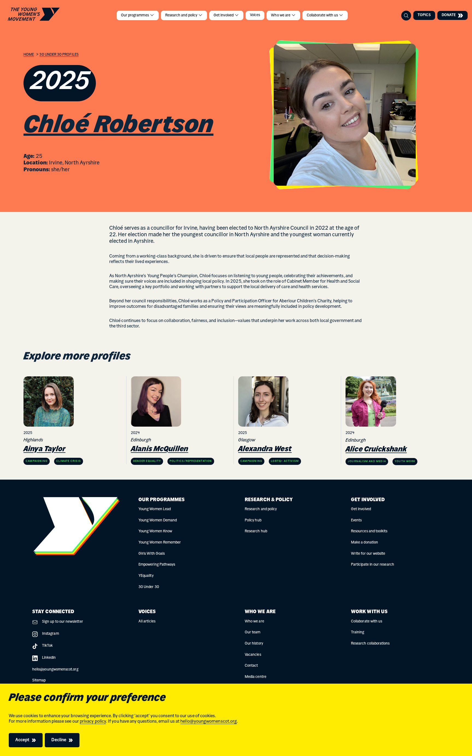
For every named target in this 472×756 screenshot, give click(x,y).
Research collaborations (370, 643)
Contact (251, 666)
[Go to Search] (406, 15)
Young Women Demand (157, 520)
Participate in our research (372, 564)
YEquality (146, 576)
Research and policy (181, 15)
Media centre (255, 677)
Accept (22, 740)
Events (356, 520)
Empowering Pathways (156, 564)
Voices (255, 15)
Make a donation (364, 542)
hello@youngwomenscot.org (208, 721)
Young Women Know (155, 531)
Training (357, 632)
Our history (254, 643)
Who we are (281, 15)
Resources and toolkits (369, 531)
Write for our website (368, 554)
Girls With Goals (151, 554)
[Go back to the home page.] (33, 14)
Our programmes (135, 15)
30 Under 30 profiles (58, 55)
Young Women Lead (154, 509)
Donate (449, 15)
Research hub (256, 531)
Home (28, 55)
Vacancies (253, 655)
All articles (146, 621)
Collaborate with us (323, 15)
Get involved (224, 15)
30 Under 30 (148, 587)
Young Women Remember (159, 542)
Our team (253, 632)
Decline (58, 740)
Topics (424, 15)
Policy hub (253, 520)
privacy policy (93, 721)
